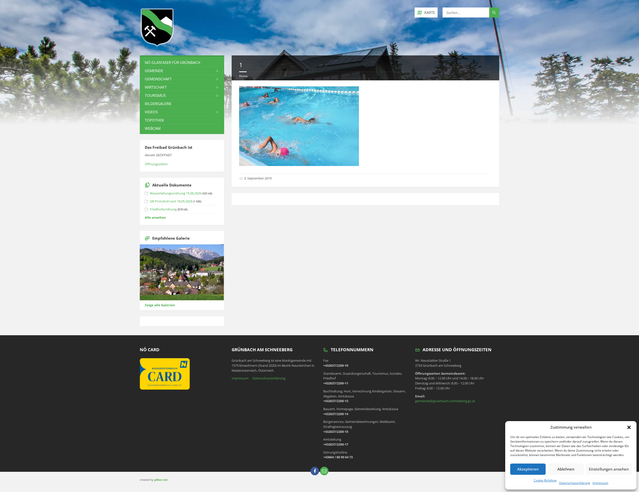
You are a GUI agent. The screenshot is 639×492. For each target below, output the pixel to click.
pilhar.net (161, 480)
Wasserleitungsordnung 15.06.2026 (175, 193)
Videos (151, 111)
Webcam (152, 128)
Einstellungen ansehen (609, 469)
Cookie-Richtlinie (545, 480)
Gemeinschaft (158, 78)
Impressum (600, 483)
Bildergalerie (158, 103)
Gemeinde (154, 70)
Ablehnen (565, 469)
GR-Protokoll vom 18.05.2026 (171, 201)
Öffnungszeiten (156, 164)
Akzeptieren (528, 469)
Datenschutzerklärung (574, 483)
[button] (629, 427)
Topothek (154, 120)
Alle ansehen (155, 217)
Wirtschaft (156, 87)
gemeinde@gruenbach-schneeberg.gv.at (445, 401)
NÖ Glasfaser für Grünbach (172, 62)
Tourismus (155, 95)
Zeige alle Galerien (160, 305)
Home (243, 76)
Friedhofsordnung (163, 209)
